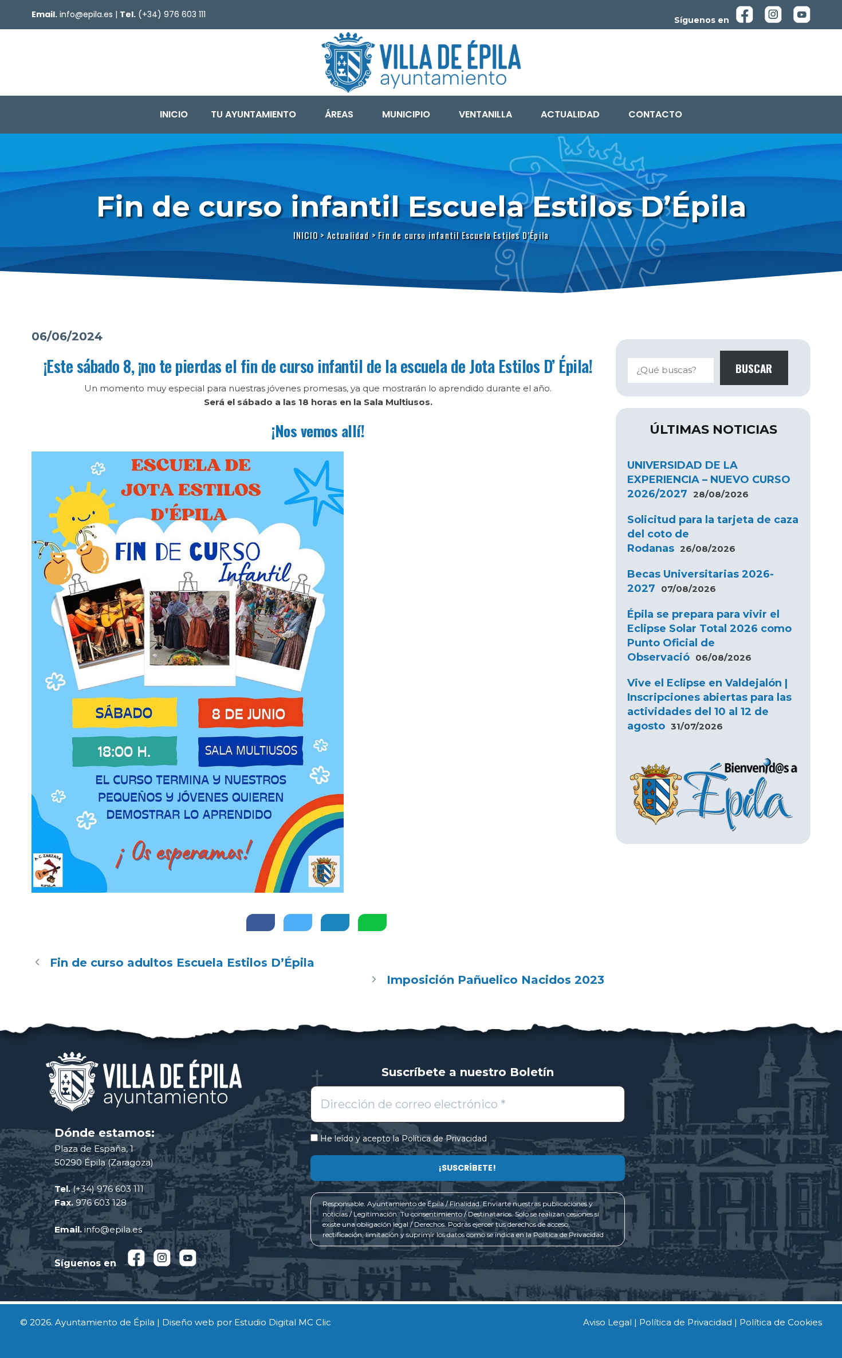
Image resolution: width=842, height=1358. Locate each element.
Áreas (339, 114)
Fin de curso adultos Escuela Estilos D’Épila (182, 963)
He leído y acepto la (402, 1139)
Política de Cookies (780, 1322)
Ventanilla (485, 114)
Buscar (753, 368)
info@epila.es (86, 14)
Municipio (406, 114)
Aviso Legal (607, 1322)
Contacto (655, 114)
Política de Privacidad (444, 1138)
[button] (256, 114)
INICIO (174, 114)
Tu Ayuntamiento (253, 114)
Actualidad (570, 114)
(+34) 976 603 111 (172, 14)
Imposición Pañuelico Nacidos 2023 (495, 980)
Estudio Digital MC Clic (282, 1322)
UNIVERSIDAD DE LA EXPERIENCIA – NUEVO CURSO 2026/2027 (708, 479)
